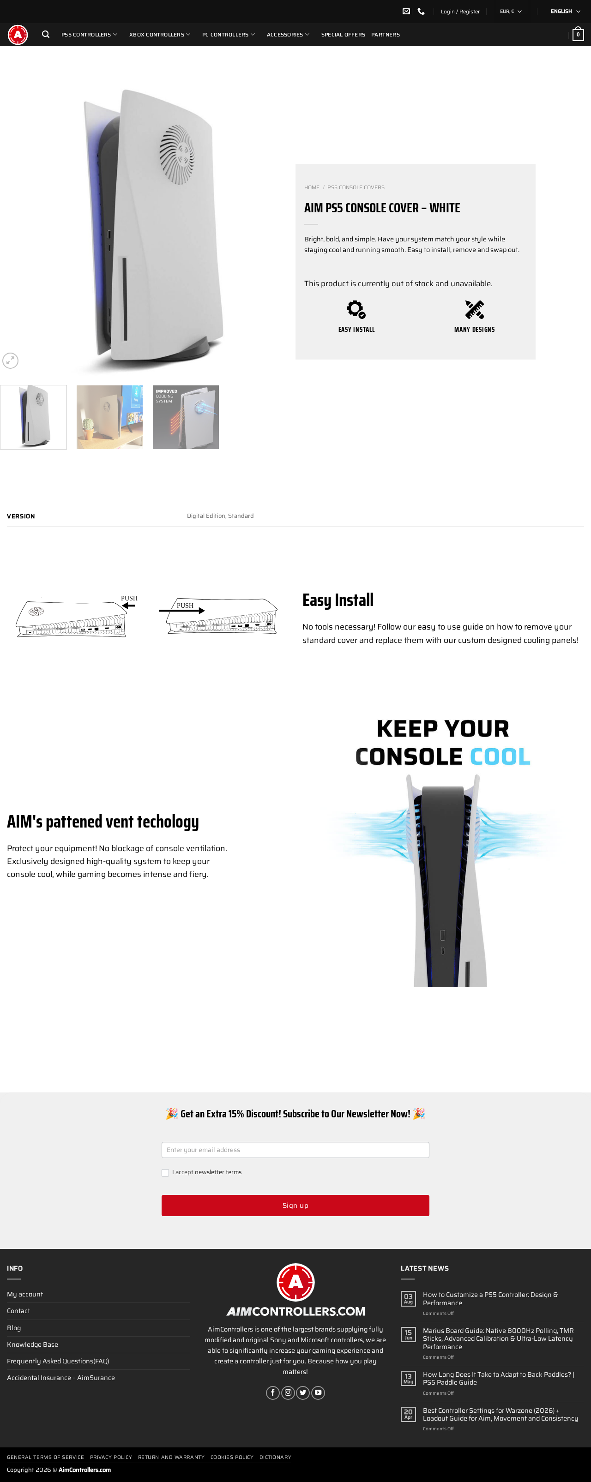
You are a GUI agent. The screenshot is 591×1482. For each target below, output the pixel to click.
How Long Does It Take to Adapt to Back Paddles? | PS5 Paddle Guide (498, 1379)
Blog (14, 1328)
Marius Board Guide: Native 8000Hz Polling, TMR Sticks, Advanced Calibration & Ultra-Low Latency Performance (498, 1339)
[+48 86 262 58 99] (422, 11)
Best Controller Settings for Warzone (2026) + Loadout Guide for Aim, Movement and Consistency (501, 1415)
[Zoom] (10, 361)
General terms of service (45, 1457)
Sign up (295, 1205)
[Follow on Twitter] (303, 1393)
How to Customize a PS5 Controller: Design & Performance (490, 1299)
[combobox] (512, 11)
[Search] (45, 34)
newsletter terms (218, 1172)
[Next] (278, 230)
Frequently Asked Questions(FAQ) (58, 1361)
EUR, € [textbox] (507, 11)
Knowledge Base (32, 1344)
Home (312, 187)
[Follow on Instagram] (288, 1393)
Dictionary (275, 1457)
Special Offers (343, 34)
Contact (18, 1311)
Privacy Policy (111, 1457)
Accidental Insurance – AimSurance (61, 1378)
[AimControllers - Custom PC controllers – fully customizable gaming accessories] (17, 34)
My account (25, 1294)
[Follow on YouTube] (318, 1393)
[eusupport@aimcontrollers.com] (407, 11)
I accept (206, 1172)
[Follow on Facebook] (273, 1393)
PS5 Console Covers (356, 187)
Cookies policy (232, 1457)
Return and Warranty (171, 1457)
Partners (385, 34)
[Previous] (17, 230)
